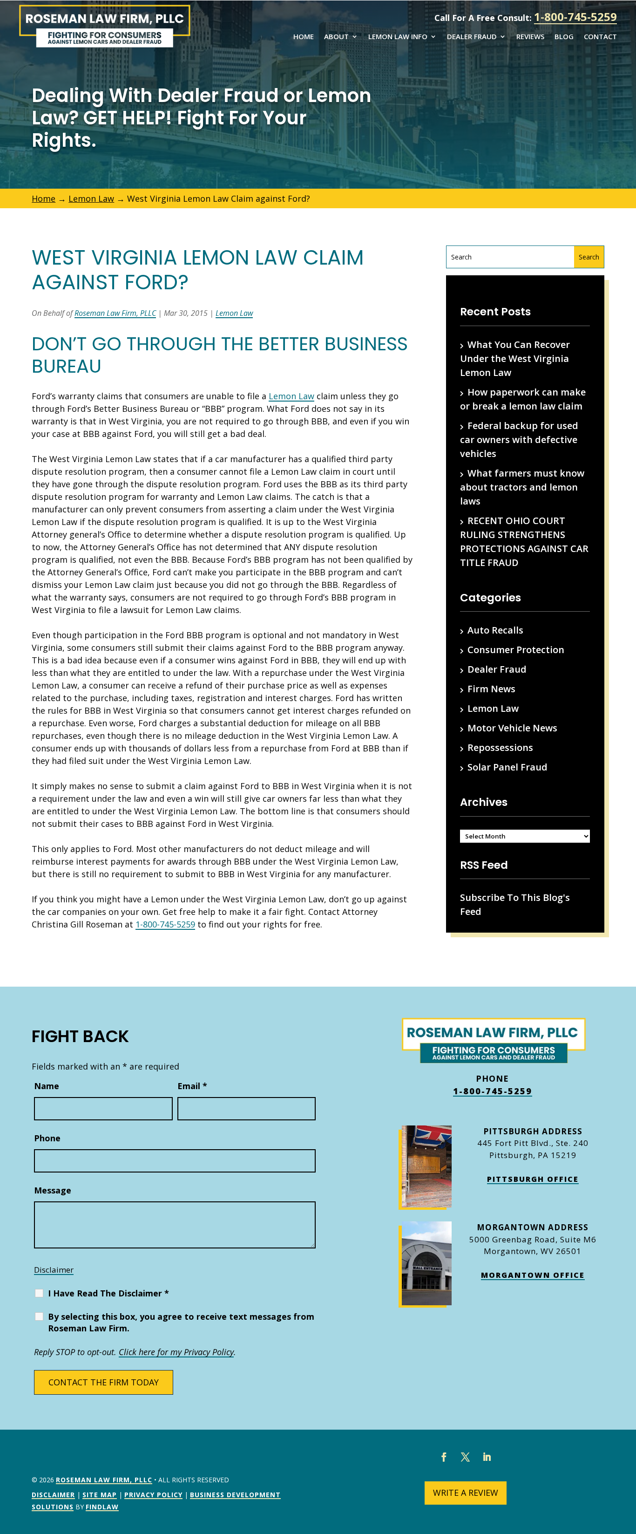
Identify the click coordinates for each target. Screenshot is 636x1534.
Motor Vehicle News (512, 728)
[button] (626, 1466)
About (336, 37)
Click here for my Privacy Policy (176, 1351)
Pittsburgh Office (533, 1179)
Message (52, 1190)
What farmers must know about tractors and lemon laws (522, 487)
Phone (47, 1138)
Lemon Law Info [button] (397, 37)
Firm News (491, 688)
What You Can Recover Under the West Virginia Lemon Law (515, 358)
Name (46, 1085)
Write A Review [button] (465, 1492)
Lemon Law (234, 313)
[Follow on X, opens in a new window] (465, 1457)
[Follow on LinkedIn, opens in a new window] (487, 1457)
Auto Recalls (495, 630)
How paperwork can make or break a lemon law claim (523, 399)
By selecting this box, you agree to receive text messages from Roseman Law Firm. (181, 1322)
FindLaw (102, 1506)
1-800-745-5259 (575, 16)
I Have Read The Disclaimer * (108, 1293)
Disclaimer (54, 1269)
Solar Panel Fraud (507, 767)
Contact (600, 37)
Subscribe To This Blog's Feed (515, 904)
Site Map (99, 1494)
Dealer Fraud (472, 37)
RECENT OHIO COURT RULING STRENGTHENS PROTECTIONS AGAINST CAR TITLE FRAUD (524, 541)
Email (192, 1085)
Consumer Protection (515, 649)
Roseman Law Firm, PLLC (115, 313)
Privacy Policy (153, 1494)
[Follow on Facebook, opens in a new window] (444, 1457)
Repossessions (500, 747)
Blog (564, 37)
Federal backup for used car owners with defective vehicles (519, 439)
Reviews (530, 37)
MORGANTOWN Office (533, 1275)
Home (303, 37)
